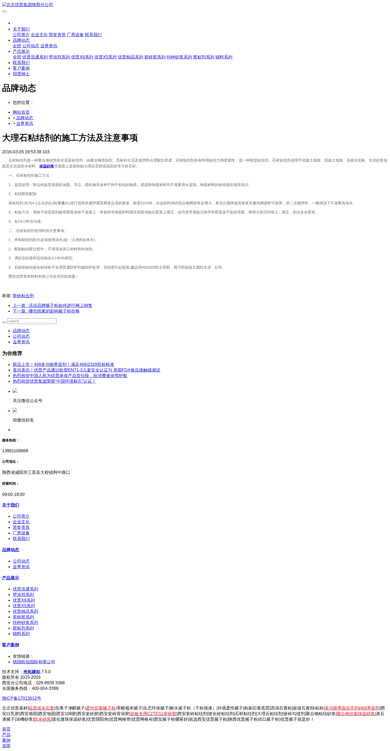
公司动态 (21, 336)
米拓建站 (32, 671)
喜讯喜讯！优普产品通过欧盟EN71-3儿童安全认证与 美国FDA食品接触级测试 (86, 370)
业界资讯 (24, 123)
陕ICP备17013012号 (21, 698)
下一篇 (46, 311)
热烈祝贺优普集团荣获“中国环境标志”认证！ (54, 381)
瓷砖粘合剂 (23, 295)
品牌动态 (24, 118)
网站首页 (21, 112)
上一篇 (52, 305)
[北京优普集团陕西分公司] (195, 5)
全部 (17, 46)
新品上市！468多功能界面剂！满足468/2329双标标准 (63, 364)
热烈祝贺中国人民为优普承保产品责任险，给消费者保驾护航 (70, 375)
